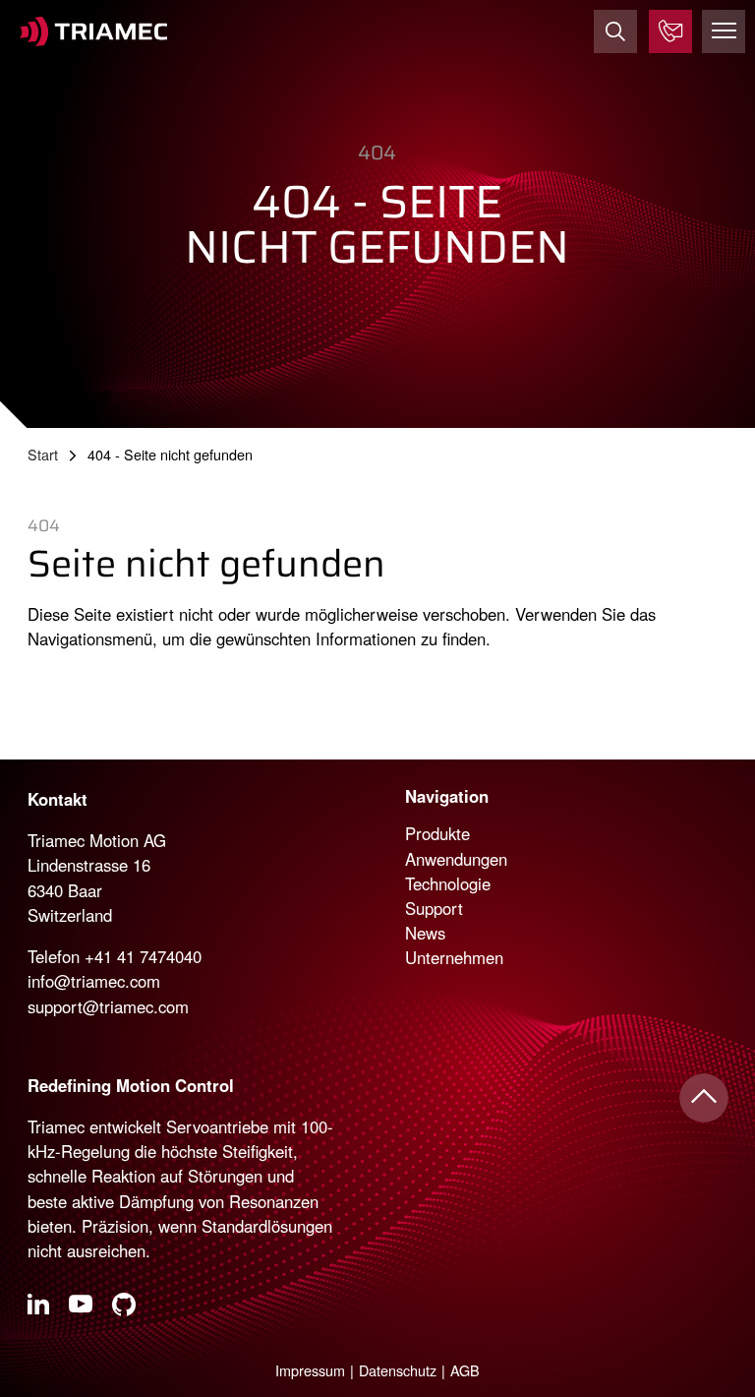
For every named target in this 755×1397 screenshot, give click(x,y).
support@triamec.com (108, 1006)
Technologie (448, 883)
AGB (465, 1370)
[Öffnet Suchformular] (615, 31)
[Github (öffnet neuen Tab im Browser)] (124, 1307)
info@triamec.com (94, 981)
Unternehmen (454, 957)
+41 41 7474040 (143, 956)
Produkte (437, 833)
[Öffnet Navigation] (724, 31)
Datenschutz (397, 1370)
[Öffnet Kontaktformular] (670, 31)
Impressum (310, 1370)
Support (434, 908)
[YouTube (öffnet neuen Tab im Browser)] (80, 1307)
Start (43, 454)
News (425, 932)
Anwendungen (456, 859)
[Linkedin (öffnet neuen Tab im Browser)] (38, 1306)
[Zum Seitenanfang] (703, 1098)
